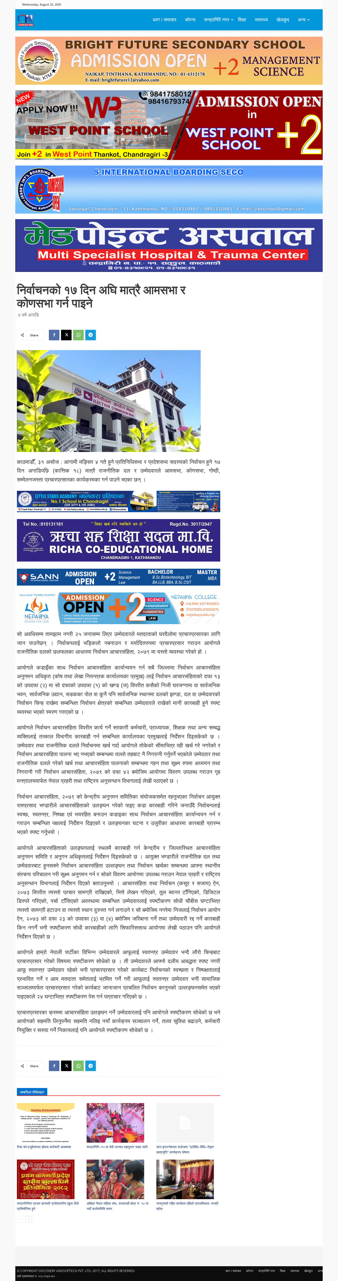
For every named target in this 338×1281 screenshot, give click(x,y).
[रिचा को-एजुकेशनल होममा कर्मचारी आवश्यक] (49, 1123)
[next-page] (28, 1219)
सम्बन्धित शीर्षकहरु (32, 1092)
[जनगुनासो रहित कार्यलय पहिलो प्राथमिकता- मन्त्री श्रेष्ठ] (188, 1179)
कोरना (190, 19)
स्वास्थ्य (261, 19)
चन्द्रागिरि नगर (216, 19)
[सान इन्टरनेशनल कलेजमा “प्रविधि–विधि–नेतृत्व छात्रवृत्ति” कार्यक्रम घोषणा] (188, 1123)
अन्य (302, 19)
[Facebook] (54, 335)
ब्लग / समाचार (164, 19)
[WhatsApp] (78, 335)
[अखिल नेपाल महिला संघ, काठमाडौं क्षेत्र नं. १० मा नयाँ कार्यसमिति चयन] (119, 1179)
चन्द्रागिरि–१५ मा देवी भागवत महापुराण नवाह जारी (117, 1147)
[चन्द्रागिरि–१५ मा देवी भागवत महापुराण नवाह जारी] (119, 1123)
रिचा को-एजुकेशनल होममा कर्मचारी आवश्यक (44, 1147)
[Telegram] (90, 335)
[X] (66, 335)
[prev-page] (20, 1219)
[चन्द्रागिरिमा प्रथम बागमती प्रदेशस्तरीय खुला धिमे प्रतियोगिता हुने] (49, 1179)
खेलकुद (282, 19)
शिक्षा (242, 19)
